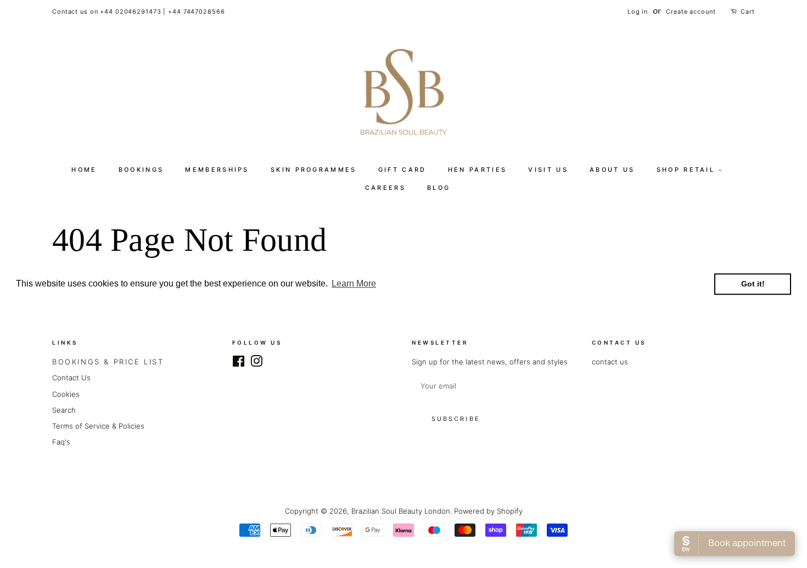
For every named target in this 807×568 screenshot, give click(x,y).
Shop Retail (688, 169)
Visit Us (548, 169)
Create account (690, 11)
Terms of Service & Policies (98, 425)
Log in (637, 11)
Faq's (61, 441)
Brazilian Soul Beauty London (400, 511)
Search (64, 410)
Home (84, 169)
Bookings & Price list (108, 361)
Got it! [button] (753, 284)
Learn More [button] (354, 284)
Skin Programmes (314, 169)
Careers (385, 188)
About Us (612, 169)
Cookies (66, 394)
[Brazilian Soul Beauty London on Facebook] (238, 363)
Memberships (217, 169)
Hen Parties (477, 169)
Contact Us (71, 377)
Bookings (141, 169)
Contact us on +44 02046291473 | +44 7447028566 (138, 11)
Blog (438, 188)
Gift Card (402, 169)
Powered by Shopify (488, 511)
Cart (748, 11)
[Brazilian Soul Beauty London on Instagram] (256, 363)
